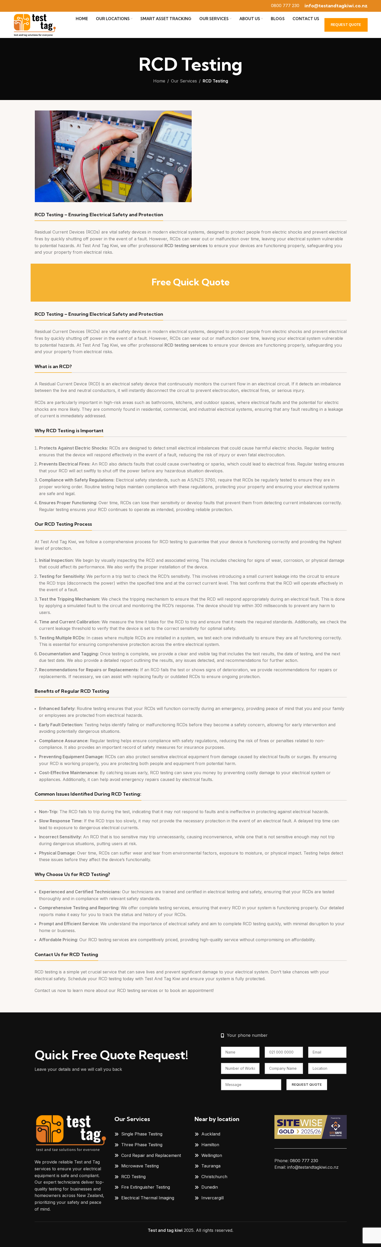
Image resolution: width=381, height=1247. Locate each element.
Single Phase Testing (141, 1134)
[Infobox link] (285, 5)
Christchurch (214, 1176)
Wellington (211, 1155)
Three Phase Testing (141, 1144)
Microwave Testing (140, 1165)
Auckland (210, 1134)
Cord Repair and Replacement (151, 1155)
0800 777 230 (304, 1160)
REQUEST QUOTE (346, 25)
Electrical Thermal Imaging (147, 1197)
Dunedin (209, 1187)
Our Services (184, 81)
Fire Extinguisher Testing (145, 1187)
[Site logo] (34, 24)
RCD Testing (133, 1176)
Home (159, 81)
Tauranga (210, 1165)
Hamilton (210, 1144)
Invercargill (212, 1197)
